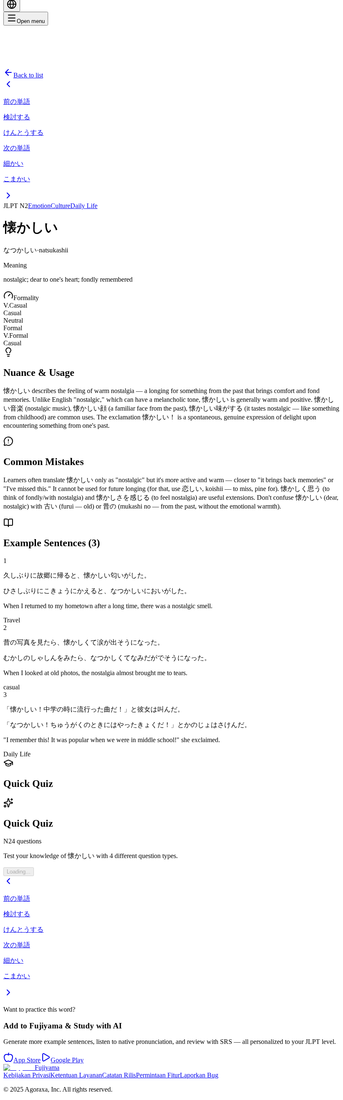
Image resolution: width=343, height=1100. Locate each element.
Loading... (19, 872)
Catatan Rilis (119, 1075)
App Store (27, 1060)
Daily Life (83, 205)
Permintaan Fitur (158, 1075)
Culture (60, 205)
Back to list (28, 75)
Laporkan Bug (199, 1075)
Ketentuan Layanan (76, 1075)
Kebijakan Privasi (26, 1075)
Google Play (67, 1060)
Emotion (39, 205)
